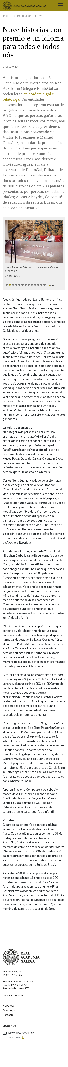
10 (35, 285)
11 (38, 285)
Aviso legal (9, 1010)
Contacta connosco (14, 995)
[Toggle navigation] (60, 5)
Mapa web (8, 1005)
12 (41, 285)
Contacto (8, 1014)
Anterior (10, 242)
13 (44, 285)
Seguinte (58, 242)
